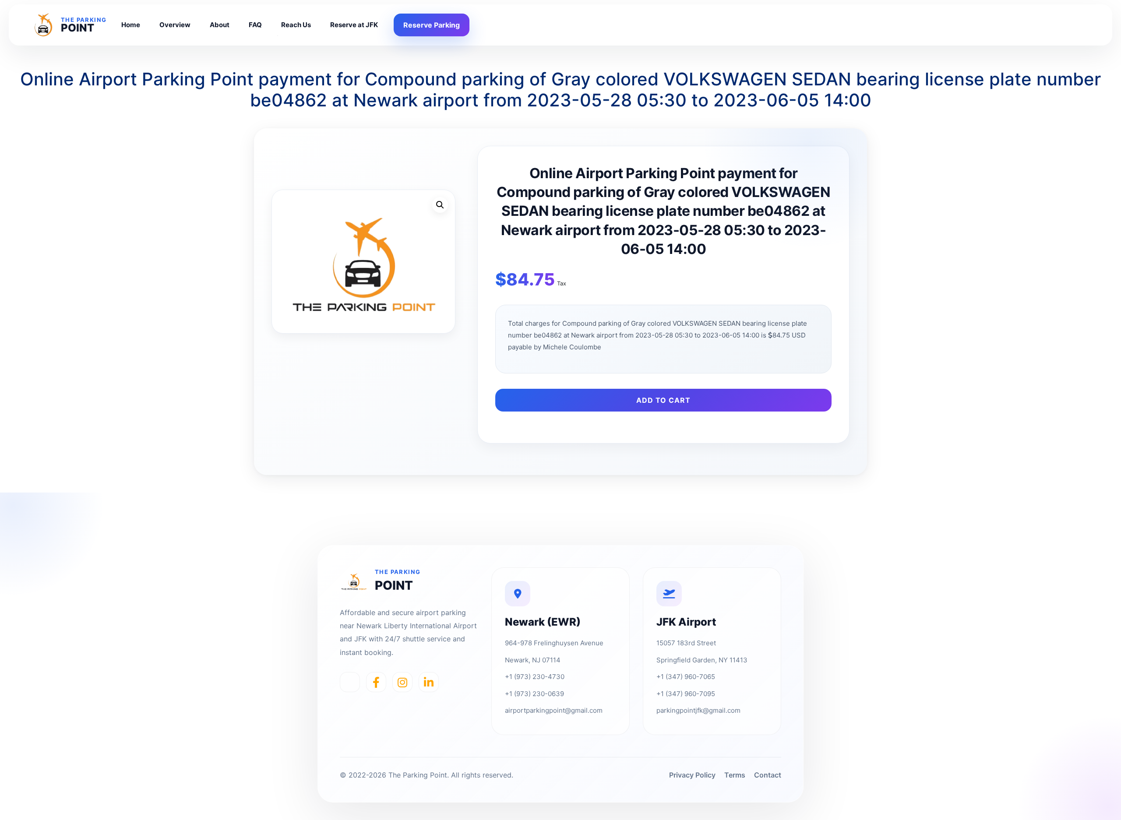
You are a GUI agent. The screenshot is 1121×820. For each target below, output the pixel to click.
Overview (174, 25)
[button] (440, 205)
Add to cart (663, 400)
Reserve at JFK (354, 25)
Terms (734, 775)
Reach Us (296, 25)
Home (130, 25)
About (219, 25)
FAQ (255, 25)
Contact (767, 775)
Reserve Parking (431, 25)
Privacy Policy (692, 775)
